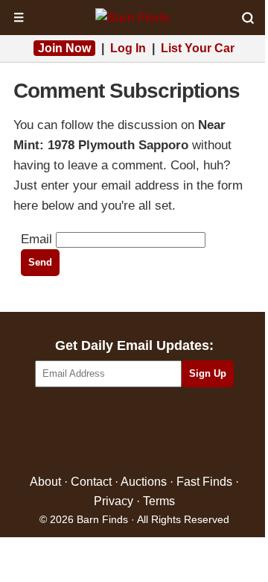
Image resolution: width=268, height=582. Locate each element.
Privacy (113, 501)
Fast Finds (204, 481)
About (45, 481)
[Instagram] (166, 431)
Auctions (144, 481)
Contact (91, 481)
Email (36, 239)
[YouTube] (198, 431)
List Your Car (197, 48)
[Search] (248, 18)
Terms (159, 501)
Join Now (64, 48)
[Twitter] (102, 431)
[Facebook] (70, 431)
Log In (128, 48)
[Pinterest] (134, 431)
